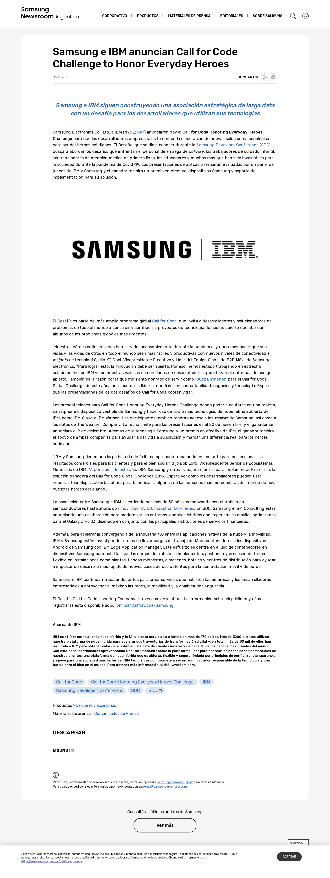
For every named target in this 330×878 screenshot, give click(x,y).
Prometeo (260, 469)
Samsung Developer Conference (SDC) (234, 144)
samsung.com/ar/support (175, 782)
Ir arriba (296, 843)
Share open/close (265, 77)
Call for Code (164, 321)
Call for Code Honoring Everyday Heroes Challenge (142, 682)
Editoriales (231, 16)
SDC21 (155, 690)
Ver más (165, 825)
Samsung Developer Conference (89, 690)
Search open (293, 15)
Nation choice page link (305, 15)
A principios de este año (113, 469)
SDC (135, 690)
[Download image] (63, 750)
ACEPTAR (289, 857)
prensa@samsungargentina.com (164, 786)
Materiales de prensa (189, 16)
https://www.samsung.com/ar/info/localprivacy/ (51, 861)
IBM (140, 132)
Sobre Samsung (267, 16)
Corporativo (114, 16)
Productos (147, 16)
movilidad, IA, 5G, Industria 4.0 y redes (157, 508)
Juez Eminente (210, 379)
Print (273, 77)
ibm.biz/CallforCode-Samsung (144, 605)
